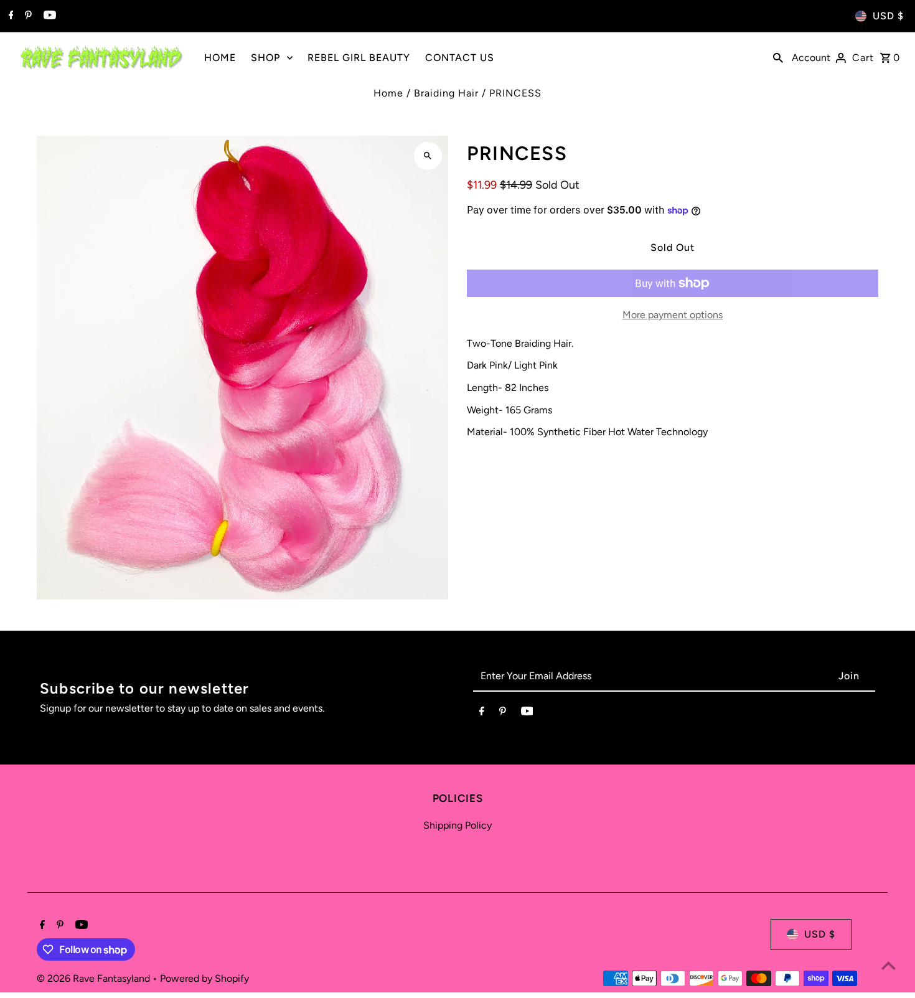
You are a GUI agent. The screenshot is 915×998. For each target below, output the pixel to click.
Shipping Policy (457, 825)
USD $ (888, 16)
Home (388, 93)
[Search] (778, 57)
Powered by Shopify (204, 978)
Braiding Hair (446, 93)
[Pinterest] (27, 16)
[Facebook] (10, 16)
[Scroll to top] (889, 965)
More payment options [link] (672, 315)
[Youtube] (48, 16)
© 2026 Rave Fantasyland (94, 978)
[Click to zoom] (428, 156)
